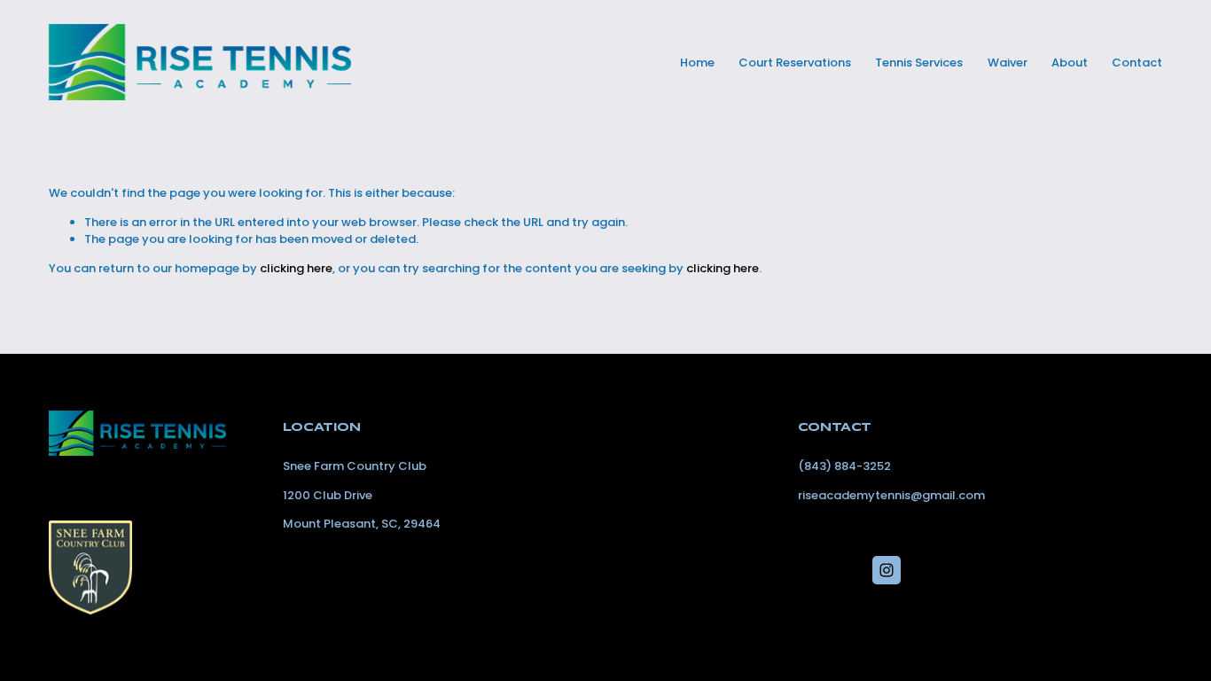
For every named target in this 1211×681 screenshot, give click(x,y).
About (1069, 62)
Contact (1137, 62)
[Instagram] (886, 570)
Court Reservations (794, 62)
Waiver (1007, 62)
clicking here (296, 268)
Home (697, 62)
